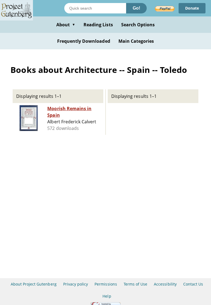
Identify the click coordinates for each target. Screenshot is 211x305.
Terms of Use (135, 284)
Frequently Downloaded (83, 41)
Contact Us (193, 284)
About (65, 25)
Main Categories (136, 41)
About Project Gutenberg (34, 284)
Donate (192, 8)
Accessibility (165, 284)
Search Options (138, 25)
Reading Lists (98, 25)
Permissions (106, 284)
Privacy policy (75, 284)
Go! (136, 8)
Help (106, 296)
